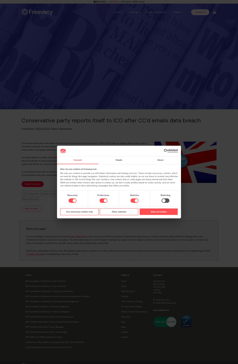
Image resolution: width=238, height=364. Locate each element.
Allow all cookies (159, 211)
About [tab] (160, 160)
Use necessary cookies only (79, 211)
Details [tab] (119, 160)
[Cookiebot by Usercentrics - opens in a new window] (166, 151)
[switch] (103, 200)
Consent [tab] (78, 160)
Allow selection (119, 211)
